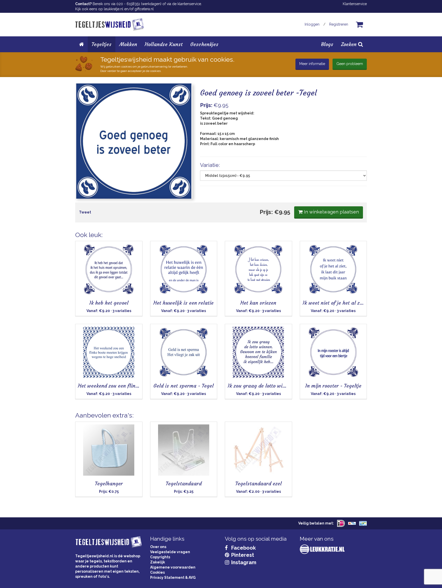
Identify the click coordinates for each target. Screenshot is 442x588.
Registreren (338, 24)
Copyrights (160, 557)
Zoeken (349, 44)
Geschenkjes (204, 44)
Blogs (327, 44)
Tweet (85, 212)
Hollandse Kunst (164, 44)
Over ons (158, 547)
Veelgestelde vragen (170, 552)
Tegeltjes (102, 44)
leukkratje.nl (113, 9)
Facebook (243, 548)
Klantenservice (355, 4)
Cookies (157, 572)
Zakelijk (157, 562)
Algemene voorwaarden (172, 567)
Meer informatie (312, 64)
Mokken (128, 44)
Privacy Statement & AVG (173, 577)
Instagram (243, 562)
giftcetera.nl (144, 9)
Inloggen (312, 24)
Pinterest (242, 555)
